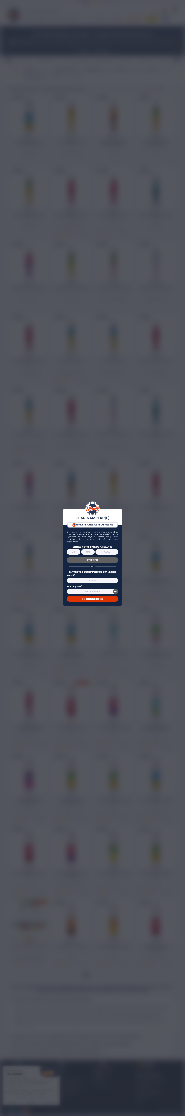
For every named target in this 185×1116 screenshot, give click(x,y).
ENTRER (92, 560)
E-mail (71, 575)
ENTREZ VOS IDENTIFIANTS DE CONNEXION (92, 572)
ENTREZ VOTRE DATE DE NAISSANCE (92, 547)
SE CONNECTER (92, 599)
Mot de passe (74, 586)
